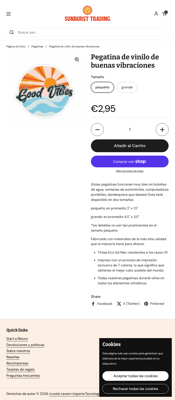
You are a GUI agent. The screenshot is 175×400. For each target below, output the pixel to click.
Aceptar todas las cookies (136, 376)
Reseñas (12, 357)
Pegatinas (37, 46)
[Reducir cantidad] (97, 129)
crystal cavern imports (67, 393)
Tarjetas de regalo (20, 369)
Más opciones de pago (129, 171)
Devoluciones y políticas (25, 345)
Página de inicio (16, 46)
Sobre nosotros (18, 351)
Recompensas (17, 363)
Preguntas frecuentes (23, 375)
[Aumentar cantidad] (162, 129)
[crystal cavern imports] (87, 14)
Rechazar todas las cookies (135, 388)
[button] (164, 14)
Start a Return (17, 338)
